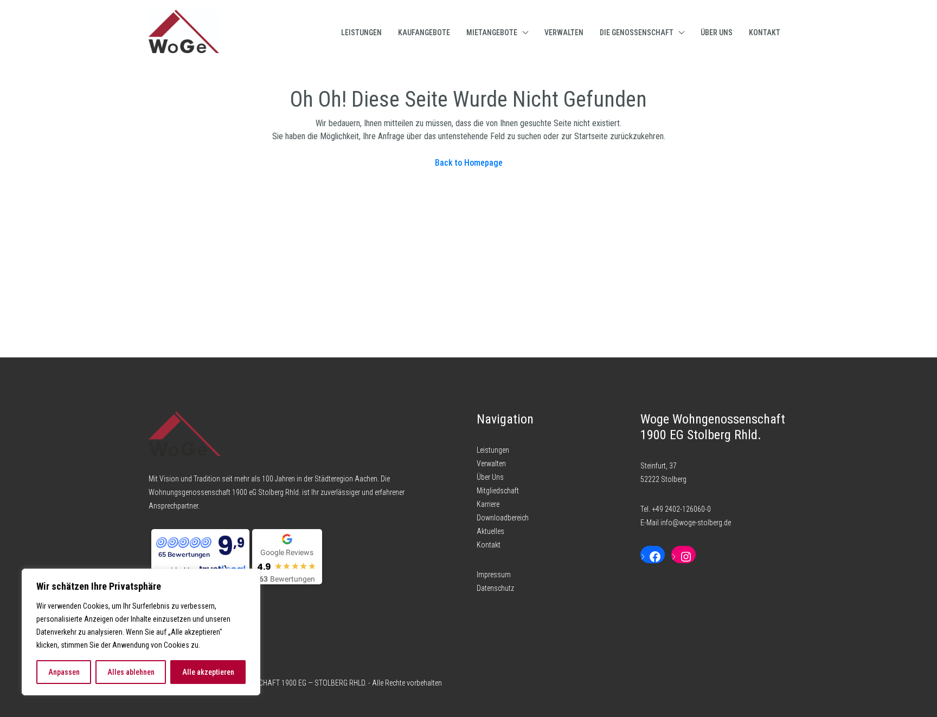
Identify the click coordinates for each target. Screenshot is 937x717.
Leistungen (361, 32)
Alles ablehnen (131, 672)
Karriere (488, 504)
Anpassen (64, 672)
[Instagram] (683, 556)
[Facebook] (652, 556)
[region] (141, 632)
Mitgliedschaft (498, 490)
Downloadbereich (503, 517)
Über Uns (717, 32)
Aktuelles (490, 531)
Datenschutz (495, 588)
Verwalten (563, 32)
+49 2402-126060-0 (681, 509)
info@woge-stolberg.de (695, 522)
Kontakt (764, 32)
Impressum (494, 574)
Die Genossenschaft (636, 32)
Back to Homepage (469, 163)
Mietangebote (491, 32)
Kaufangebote (424, 32)
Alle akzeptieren (208, 672)
